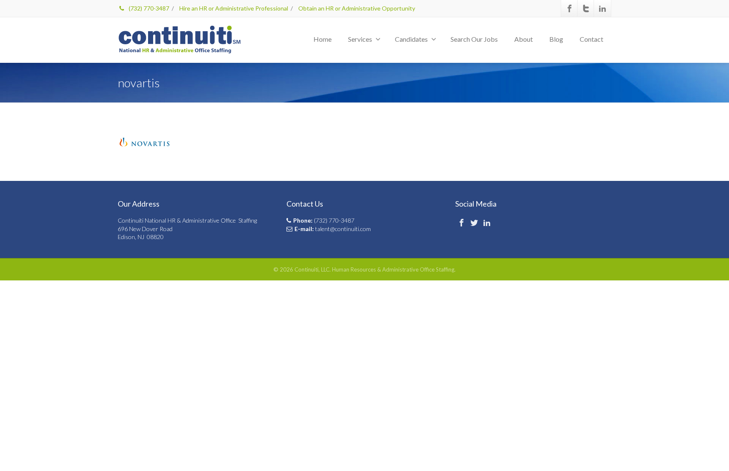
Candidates (411, 39)
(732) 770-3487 (148, 8)
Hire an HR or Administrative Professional (233, 8)
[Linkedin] (602, 8)
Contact (591, 39)
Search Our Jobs (474, 39)
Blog (556, 39)
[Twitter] (586, 8)
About (523, 39)
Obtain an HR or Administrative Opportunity (356, 8)
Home (322, 39)
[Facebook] (569, 8)
